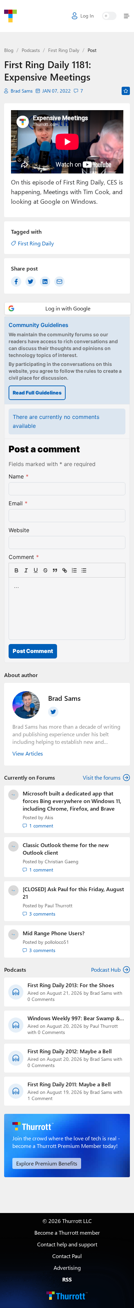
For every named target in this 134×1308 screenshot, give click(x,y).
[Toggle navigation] (125, 16)
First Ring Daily (63, 50)
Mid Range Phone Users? (54, 933)
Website (19, 530)
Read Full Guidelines (37, 392)
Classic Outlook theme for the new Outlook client (66, 848)
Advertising (67, 1267)
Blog (8, 50)
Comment (24, 556)
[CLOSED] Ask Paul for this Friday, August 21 (73, 892)
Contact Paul (67, 1255)
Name (19, 476)
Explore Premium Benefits (46, 1163)
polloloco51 (57, 942)
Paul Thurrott (58, 905)
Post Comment (33, 650)
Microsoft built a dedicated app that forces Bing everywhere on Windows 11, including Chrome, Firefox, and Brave (72, 801)
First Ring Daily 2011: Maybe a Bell (69, 1084)
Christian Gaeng (61, 861)
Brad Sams (22, 91)
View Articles (27, 753)
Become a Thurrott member (67, 1232)
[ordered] (74, 570)
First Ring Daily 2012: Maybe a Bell (69, 1051)
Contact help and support (67, 1244)
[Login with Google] (68, 309)
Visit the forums (102, 777)
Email (18, 503)
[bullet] (84, 570)
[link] (93, 570)
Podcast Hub (106, 969)
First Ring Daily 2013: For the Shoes (70, 985)
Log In (87, 15)
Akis (49, 817)
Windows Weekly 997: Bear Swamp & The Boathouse (73, 1018)
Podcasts (31, 50)
